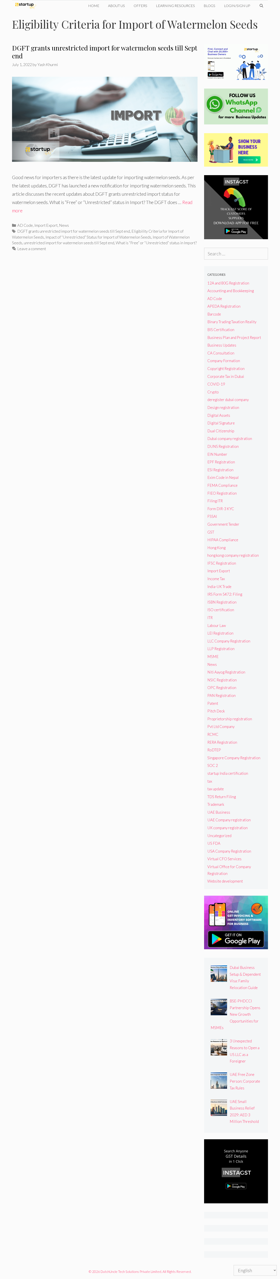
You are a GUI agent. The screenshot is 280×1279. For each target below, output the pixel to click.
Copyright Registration (226, 368)
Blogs (209, 5)
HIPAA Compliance (222, 539)
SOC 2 (212, 765)
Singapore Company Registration (233, 758)
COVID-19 (216, 384)
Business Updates (221, 345)
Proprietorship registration (229, 719)
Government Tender (223, 524)
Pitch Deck (216, 711)
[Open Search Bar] (261, 5)
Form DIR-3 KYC (220, 508)
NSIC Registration (222, 680)
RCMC (212, 734)
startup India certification (227, 773)
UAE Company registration (229, 820)
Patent (212, 703)
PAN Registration (221, 695)
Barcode (214, 314)
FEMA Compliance (222, 485)
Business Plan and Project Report (234, 337)
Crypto (213, 392)
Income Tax (216, 578)
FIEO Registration (222, 493)
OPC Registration (221, 687)
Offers (140, 5)
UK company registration (227, 827)
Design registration (223, 407)
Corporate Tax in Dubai (225, 376)
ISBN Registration (221, 602)
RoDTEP (214, 750)
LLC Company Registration (228, 641)
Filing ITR (215, 501)
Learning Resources (175, 5)
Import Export (46, 225)
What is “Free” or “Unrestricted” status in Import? (156, 242)
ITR (210, 617)
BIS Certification (220, 329)
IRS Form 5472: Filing (224, 594)
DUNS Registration (223, 446)
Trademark (215, 804)
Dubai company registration (229, 438)
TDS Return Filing (221, 796)
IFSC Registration (221, 563)
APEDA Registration (223, 306)
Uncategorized (219, 835)
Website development (225, 881)
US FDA (213, 843)
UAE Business (218, 812)
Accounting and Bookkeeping (230, 290)
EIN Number (217, 454)
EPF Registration (221, 462)
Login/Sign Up (237, 5)
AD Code (25, 225)
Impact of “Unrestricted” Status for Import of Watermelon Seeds (98, 237)
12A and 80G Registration (228, 283)
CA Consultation (220, 353)
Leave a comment (31, 248)
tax (209, 781)
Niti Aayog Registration (226, 672)
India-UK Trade (219, 586)
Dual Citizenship (220, 431)
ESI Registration (220, 470)
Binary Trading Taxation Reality (231, 321)
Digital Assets (218, 415)
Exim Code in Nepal (223, 477)
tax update (215, 789)
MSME (213, 656)
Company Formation (223, 360)
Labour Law (216, 625)
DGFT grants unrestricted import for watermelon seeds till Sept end (104, 52)
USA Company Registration (229, 851)
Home (93, 5)
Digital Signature (221, 423)
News (64, 225)
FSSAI (212, 516)
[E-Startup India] (26, 5)
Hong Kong (216, 547)
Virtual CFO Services (224, 859)
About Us (116, 5)
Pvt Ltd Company (220, 726)
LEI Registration (220, 633)
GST (210, 532)
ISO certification (220, 609)
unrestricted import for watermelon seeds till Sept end (69, 242)
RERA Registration (222, 742)
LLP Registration (220, 648)
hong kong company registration (233, 555)
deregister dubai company (228, 399)
